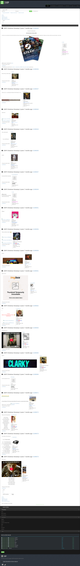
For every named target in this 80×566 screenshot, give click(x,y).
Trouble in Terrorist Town (5, 522)
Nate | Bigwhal (25, 465)
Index (2, 511)
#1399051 (36, 207)
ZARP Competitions (4, 18)
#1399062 (36, 305)
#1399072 (36, 412)
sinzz (12, 210)
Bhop (2, 524)
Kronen (13, 71)
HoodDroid (30, 395)
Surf (2, 525)
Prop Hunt (3, 527)
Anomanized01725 (15, 174)
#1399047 (36, 172)
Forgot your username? (13, 12)
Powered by (37, 504)
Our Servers (4, 517)
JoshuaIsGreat (18, 308)
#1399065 (36, 353)
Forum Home (4, 509)
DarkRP (2, 519)
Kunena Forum (42, 504)
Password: (17, 11)
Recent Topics (3, 513)
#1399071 (36, 392)
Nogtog (24, 332)
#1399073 (36, 433)
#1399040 (36, 109)
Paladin (12, 131)
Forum (3, 496)
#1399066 (36, 374)
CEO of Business (15, 231)
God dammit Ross (14, 414)
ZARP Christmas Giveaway (6, 19)
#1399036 (36, 69)
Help (2, 531)
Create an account (21, 12)
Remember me (36, 11)
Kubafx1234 (25, 91)
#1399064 (36, 328)
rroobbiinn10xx (13, 153)
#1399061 (36, 271)
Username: (3, 11)
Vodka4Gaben (14, 437)
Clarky (41, 355)
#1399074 (36, 456)
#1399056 (36, 229)
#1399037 (36, 89)
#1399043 (36, 129)
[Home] (4, 2)
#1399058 (36, 250)
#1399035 (36, 28)
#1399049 (36, 189)
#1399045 (36, 150)
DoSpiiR (26, 253)
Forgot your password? (5, 12)
